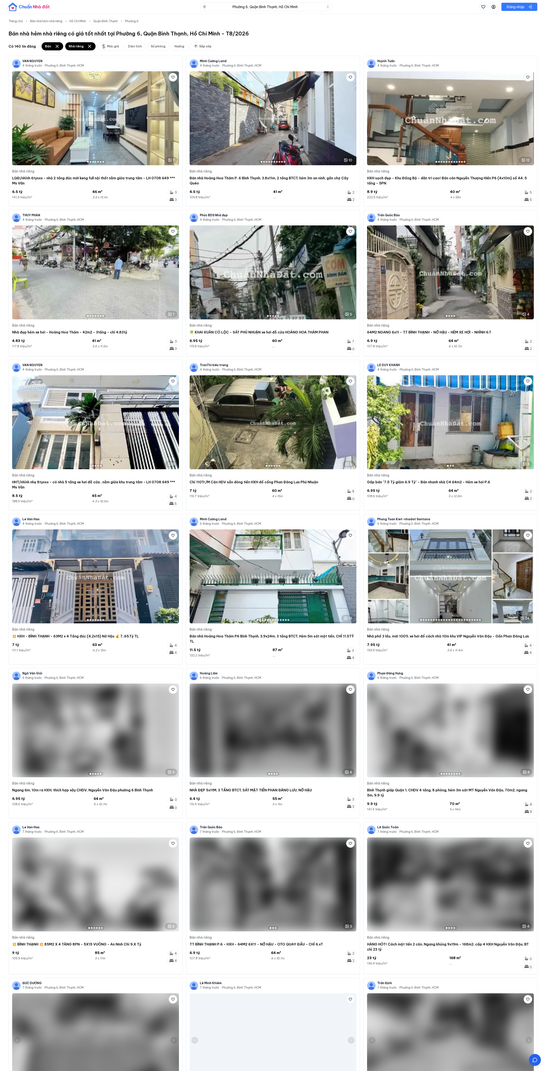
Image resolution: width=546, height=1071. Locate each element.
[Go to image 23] (477, 620)
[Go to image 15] (457, 620)
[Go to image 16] (459, 620)
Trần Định (384, 983)
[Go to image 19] (467, 620)
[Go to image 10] (284, 162)
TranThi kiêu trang (214, 365)
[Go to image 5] (98, 162)
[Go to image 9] (282, 162)
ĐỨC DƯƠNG (32, 983)
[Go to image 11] (462, 162)
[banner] (29, 7)
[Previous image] (17, 118)
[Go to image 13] (288, 620)
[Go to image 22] (475, 620)
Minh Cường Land (213, 61)
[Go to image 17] (462, 620)
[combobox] (266, 7)
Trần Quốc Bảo (388, 215)
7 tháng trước (32, 832)
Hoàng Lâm (209, 673)
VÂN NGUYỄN (32, 61)
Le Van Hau (30, 519)
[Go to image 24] (480, 620)
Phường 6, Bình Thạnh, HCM (64, 65)
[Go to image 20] (469, 620)
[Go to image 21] (472, 620)
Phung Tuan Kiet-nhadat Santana (403, 519)
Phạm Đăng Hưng (390, 673)
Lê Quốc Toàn (388, 827)
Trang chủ (16, 21)
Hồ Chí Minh (78, 21)
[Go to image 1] (88, 162)
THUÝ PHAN (31, 215)
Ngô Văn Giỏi (32, 673)
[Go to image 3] (93, 162)
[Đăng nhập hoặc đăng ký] (493, 7)
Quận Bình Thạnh (105, 21)
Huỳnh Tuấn (386, 61)
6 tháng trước (209, 524)
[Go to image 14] (454, 620)
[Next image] (173, 118)
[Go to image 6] (101, 162)
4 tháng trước (32, 65)
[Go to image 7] (103, 162)
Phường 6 (131, 21)
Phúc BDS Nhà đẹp (214, 215)
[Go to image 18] (464, 620)
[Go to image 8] (279, 162)
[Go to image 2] (90, 162)
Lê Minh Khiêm (211, 983)
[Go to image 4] (95, 162)
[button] (535, 1060)
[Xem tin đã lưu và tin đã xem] (483, 7)
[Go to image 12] (464, 162)
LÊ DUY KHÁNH (388, 365)
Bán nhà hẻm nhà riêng (46, 21)
